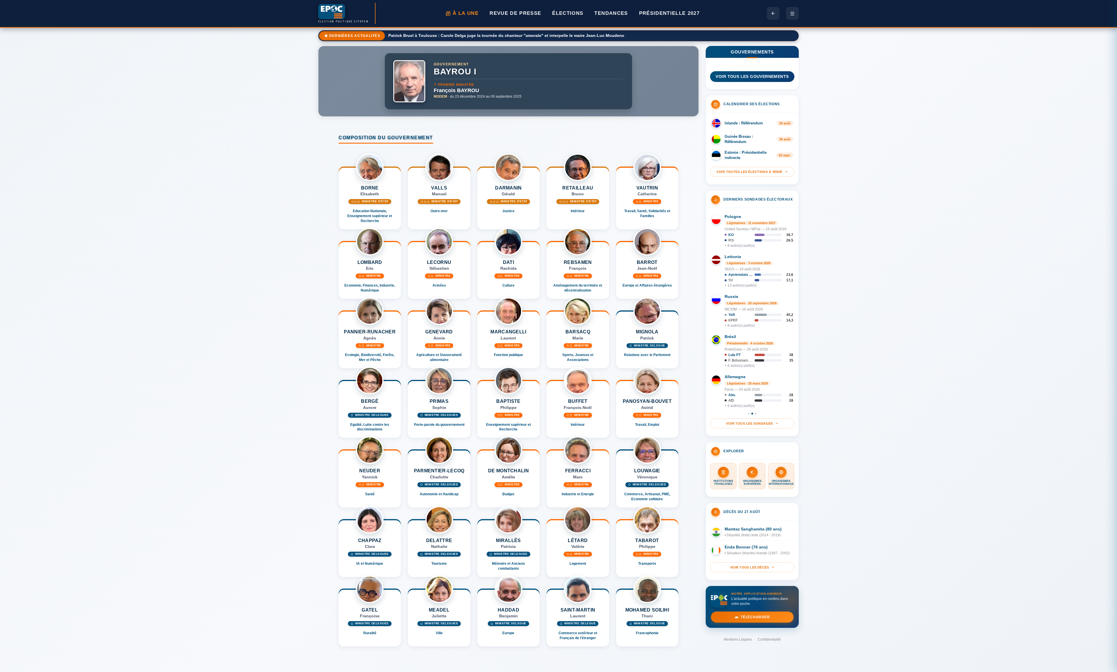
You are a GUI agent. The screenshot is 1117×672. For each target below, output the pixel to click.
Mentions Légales (738, 639)
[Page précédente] (773, 13)
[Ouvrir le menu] (792, 13)
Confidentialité (769, 639)
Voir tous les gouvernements (752, 76)
